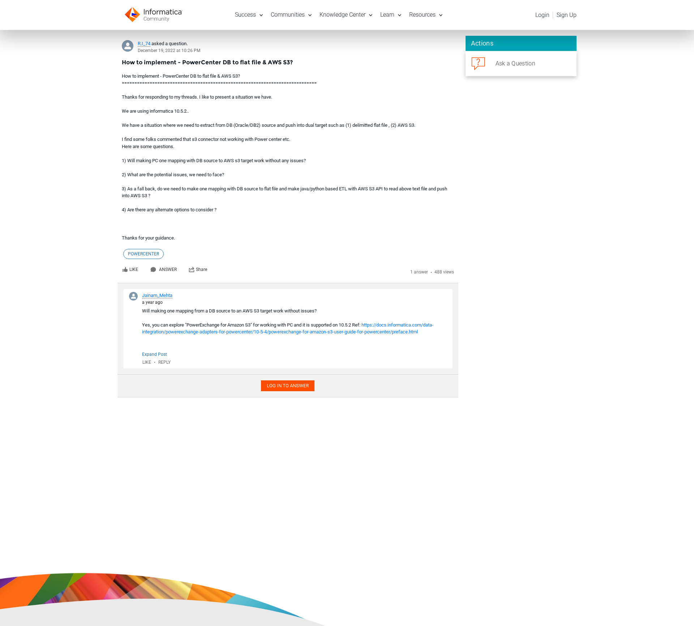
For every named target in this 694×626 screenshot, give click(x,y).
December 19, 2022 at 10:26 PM (169, 50)
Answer (168, 269)
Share (201, 269)
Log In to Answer (288, 385)
